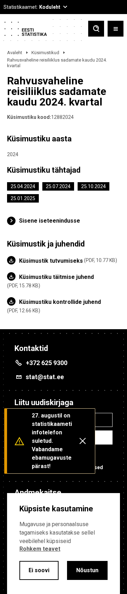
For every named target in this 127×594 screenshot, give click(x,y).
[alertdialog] (63, 543)
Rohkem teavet (39, 548)
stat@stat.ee (45, 377)
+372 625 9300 (46, 362)
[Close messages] (82, 441)
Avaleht (14, 52)
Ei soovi (39, 570)
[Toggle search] (96, 29)
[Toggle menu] (115, 29)
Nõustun (87, 570)
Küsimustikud (45, 52)
